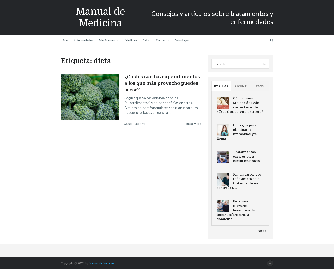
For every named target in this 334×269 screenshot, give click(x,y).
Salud (146, 40)
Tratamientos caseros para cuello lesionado (246, 156)
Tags (260, 86)
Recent (240, 86)
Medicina (131, 40)
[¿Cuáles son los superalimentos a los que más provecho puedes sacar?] (90, 97)
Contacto (162, 40)
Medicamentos (109, 40)
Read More (193, 123)
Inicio (64, 40)
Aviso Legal (181, 40)
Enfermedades (83, 40)
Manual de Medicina (100, 17)
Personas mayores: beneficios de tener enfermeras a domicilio (236, 210)
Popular (221, 86)
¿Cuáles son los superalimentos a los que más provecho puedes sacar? (162, 83)
